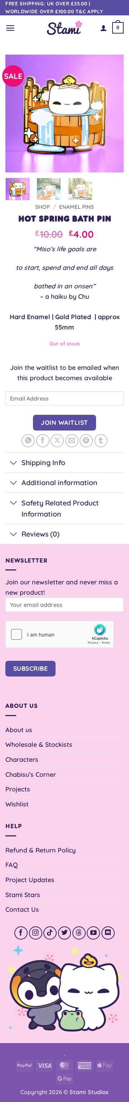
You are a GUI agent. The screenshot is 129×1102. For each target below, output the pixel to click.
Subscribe (30, 668)
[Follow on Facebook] (21, 933)
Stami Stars (22, 895)
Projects (17, 789)
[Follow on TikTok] (50, 933)
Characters (21, 759)
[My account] (103, 28)
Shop (42, 206)
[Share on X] (57, 440)
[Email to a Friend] (71, 440)
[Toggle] (13, 463)
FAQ (11, 865)
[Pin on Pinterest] (86, 440)
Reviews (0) (40, 533)
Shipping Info (43, 462)
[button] (10, 28)
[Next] (112, 113)
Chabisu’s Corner (30, 774)
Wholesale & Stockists (38, 744)
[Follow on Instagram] (35, 933)
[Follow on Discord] (108, 933)
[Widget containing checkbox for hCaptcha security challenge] (59, 634)
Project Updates (29, 880)
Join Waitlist (64, 422)
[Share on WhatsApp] (28, 440)
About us (18, 730)
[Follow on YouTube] (93, 933)
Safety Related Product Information (60, 508)
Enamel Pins (76, 206)
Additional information (59, 482)
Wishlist (17, 804)
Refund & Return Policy (40, 850)
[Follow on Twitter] (64, 933)
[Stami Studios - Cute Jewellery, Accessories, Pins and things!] (64, 28)
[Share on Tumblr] (101, 440)
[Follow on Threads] (79, 933)
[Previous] (16, 113)
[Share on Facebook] (42, 440)
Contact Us (22, 909)
